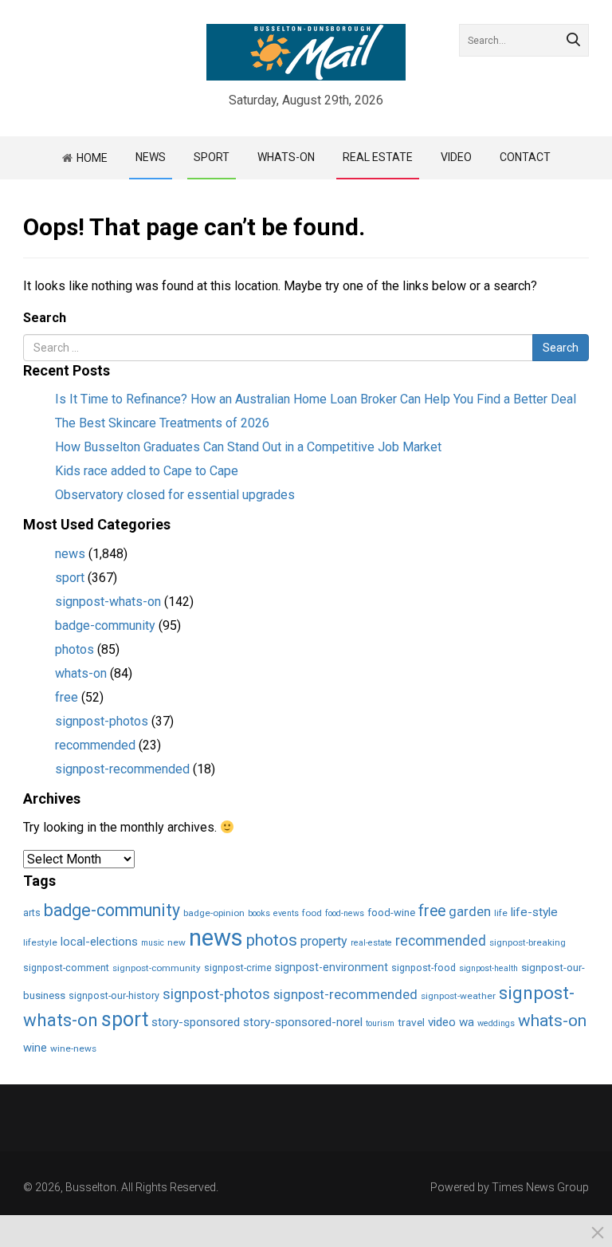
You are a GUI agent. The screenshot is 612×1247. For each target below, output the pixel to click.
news (70, 553)
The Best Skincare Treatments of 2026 (162, 423)
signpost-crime (238, 968)
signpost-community (156, 968)
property (323, 941)
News (150, 157)
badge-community (105, 625)
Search (44, 317)
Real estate (378, 157)
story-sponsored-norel (303, 1022)
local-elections (99, 941)
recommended (95, 745)
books (259, 913)
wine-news (73, 1048)
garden (470, 911)
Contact (525, 157)
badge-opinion (214, 913)
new (176, 942)
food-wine (391, 913)
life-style (534, 912)
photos (74, 649)
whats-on (81, 673)
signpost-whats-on (108, 601)
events (286, 913)
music (152, 943)
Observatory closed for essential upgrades (175, 494)
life (501, 913)
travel (411, 1022)
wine (35, 1047)
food (312, 913)
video (456, 157)
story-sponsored (195, 1022)
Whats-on (286, 157)
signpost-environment (331, 967)
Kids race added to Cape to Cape (146, 470)
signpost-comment (66, 968)
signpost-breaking (527, 942)
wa (466, 1022)
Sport (212, 157)
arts (32, 913)
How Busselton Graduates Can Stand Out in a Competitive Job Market (248, 446)
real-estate (371, 943)
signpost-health (488, 968)
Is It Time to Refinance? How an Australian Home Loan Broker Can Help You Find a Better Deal (315, 399)
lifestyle (40, 942)
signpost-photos (101, 721)
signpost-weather (458, 995)
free (66, 697)
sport (69, 577)
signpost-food (423, 968)
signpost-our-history (114, 995)
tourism (380, 1023)
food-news (344, 913)
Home (92, 157)
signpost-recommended (122, 769)
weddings (496, 1023)
